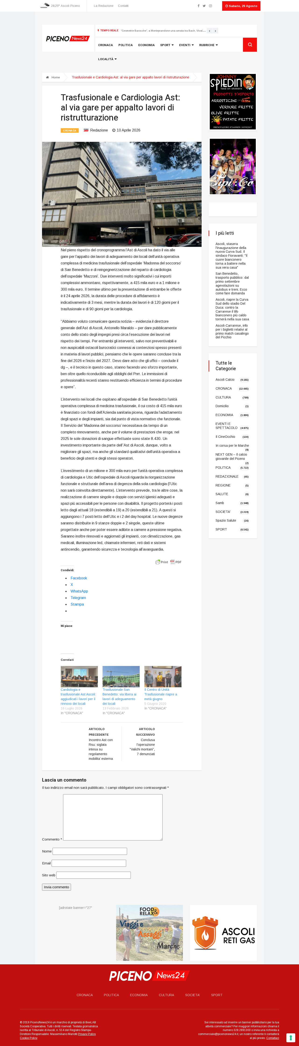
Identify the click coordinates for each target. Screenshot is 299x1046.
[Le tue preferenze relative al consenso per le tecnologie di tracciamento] (290, 1037)
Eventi (184, 45)
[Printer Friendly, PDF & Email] (168, 562)
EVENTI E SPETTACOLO (227, 426)
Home (55, 77)
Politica (125, 45)
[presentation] (209, 30)
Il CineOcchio (225, 437)
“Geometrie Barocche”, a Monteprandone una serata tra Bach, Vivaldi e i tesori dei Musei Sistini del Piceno (185, 30)
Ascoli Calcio (225, 379)
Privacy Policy (87, 1034)
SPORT (221, 529)
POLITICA (223, 467)
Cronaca (105, 45)
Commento (52, 839)
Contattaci (272, 1038)
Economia (146, 45)
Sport (165, 45)
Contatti (123, 5)
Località (105, 59)
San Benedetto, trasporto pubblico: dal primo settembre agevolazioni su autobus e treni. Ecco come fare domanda (232, 283)
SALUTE (222, 494)
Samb (220, 503)
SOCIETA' (223, 512)
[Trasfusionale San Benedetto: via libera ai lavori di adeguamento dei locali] (121, 676)
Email (46, 863)
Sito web (48, 875)
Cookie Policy (28, 1038)
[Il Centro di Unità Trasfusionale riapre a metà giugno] (163, 676)
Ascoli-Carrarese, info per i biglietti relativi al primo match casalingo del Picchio (232, 331)
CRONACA (69, 131)
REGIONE (223, 485)
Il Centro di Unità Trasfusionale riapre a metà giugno (160, 694)
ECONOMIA (224, 415)
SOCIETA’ (192, 995)
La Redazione (103, 5)
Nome (47, 851)
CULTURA (223, 397)
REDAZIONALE (227, 476)
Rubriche (206, 45)
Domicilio (222, 406)
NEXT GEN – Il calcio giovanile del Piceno (231, 457)
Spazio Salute (226, 520)
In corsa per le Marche (232, 445)
